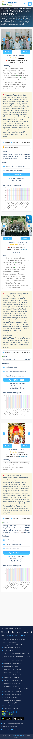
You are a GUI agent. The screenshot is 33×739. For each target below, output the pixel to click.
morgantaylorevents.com (14, 171)
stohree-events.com (12, 549)
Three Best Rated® (18, 735)
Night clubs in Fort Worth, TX (11, 686)
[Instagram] (8, 729)
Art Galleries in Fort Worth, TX (12, 642)
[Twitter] (5, 729)
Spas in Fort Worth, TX (10, 703)
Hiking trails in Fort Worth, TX (12, 669)
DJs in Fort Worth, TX (9, 650)
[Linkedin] (15, 729)
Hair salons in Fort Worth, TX (11, 666)
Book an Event (10, 540)
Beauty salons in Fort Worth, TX (12, 645)
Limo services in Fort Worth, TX (12, 675)
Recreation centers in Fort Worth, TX (14, 700)
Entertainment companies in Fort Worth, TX (16, 653)
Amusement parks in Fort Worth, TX (14, 639)
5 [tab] (19, 47)
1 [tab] (13, 47)
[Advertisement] (16, 610)
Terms (10, 732)
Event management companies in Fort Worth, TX (16, 657)
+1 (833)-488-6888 (13, 726)
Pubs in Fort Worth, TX (10, 697)
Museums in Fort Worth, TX (11, 677)
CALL (8, 51)
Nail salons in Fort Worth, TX (11, 683)
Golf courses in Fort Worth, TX (12, 663)
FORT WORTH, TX (13, 8)
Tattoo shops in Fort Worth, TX (12, 708)
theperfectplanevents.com (15, 376)
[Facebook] (1, 729)
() (21, 58)
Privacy (3, 732)
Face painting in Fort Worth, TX (12, 661)
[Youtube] (12, 729)
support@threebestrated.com (15, 723)
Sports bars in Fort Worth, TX (11, 706)
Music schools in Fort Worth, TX (12, 680)
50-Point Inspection (22, 20)
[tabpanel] (16, 40)
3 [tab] (16, 47)
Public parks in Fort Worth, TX (12, 694)
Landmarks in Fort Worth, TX (11, 672)
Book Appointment (12, 367)
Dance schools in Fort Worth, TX (12, 647)
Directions (23, 249)
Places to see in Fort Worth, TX (12, 692)
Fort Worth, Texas (16, 635)
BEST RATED (4, 8)
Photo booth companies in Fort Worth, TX (15, 689)
